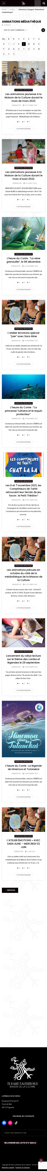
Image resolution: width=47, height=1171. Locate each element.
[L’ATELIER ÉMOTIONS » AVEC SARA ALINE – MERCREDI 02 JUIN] (23, 819)
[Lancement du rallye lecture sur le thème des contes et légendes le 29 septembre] (23, 632)
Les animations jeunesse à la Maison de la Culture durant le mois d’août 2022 (23, 175)
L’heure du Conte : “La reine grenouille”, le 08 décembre (23, 260)
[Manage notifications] (41, 1160)
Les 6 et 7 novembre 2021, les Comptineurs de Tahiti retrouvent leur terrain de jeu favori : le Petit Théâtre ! (23, 490)
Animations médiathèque (23, 90)
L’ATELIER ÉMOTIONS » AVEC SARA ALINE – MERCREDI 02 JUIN (23, 844)
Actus (12, 9)
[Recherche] (44, 3)
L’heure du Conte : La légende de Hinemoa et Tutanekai (23, 767)
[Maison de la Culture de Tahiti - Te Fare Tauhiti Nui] (23, 3)
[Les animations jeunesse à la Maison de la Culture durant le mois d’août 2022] (23, 151)
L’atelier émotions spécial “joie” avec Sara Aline (23, 334)
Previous (10, 890)
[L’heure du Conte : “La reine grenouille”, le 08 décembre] (23, 233)
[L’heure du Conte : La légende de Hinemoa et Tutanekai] (23, 729)
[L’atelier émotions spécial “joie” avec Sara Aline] (23, 312)
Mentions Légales (8, 1167)
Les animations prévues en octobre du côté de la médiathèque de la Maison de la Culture (23, 575)
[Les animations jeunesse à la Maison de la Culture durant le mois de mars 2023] (23, 73)
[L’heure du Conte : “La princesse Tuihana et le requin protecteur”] (23, 386)
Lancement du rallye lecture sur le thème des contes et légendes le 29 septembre (23, 659)
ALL (3, 39)
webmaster (16, 105)
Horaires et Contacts (23, 1116)
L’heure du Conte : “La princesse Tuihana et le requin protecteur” (23, 411)
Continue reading (23, 129)
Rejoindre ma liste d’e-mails (20, 1142)
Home (4, 9)
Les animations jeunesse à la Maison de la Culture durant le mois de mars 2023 (23, 97)
